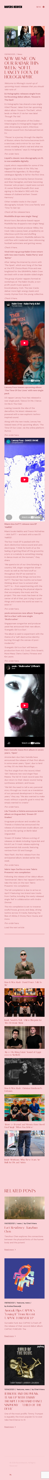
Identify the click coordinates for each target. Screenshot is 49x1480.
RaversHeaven (21, 1463)
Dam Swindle (27, 757)
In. (11, 1474)
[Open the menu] (40, 7)
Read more (9, 1249)
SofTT (13, 534)
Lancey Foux (20, 397)
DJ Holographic (11, 104)
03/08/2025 (9, 54)
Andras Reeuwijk (12, 1306)
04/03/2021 (9, 1223)
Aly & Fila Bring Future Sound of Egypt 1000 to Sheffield (22, 1053)
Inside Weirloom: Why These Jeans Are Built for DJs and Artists (22, 1161)
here (28, 212)
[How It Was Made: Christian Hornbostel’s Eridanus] (24, 1071)
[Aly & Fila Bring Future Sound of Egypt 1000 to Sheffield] (24, 1037)
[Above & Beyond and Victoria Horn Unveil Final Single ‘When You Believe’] (24, 1107)
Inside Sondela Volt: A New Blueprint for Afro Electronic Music (23, 1021)
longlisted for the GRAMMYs (17, 271)
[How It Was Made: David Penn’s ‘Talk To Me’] (24, 963)
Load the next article (14, 927)
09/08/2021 (9, 1303)
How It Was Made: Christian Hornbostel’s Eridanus (23, 1089)
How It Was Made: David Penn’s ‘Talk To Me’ (23, 983)
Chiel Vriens (30, 1223)
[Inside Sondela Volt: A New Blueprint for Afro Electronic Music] (24, 1002)
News (19, 54)
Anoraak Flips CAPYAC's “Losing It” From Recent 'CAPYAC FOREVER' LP (19, 1314)
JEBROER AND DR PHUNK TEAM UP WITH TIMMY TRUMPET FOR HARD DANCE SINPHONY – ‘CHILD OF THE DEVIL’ (23, 1401)
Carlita (38, 879)
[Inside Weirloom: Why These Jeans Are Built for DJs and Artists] (24, 1143)
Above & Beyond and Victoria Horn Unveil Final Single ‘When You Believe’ (24, 1126)
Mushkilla (8, 223)
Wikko (36, 227)
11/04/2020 (9, 1389)
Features (20, 1303)
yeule (6, 626)
